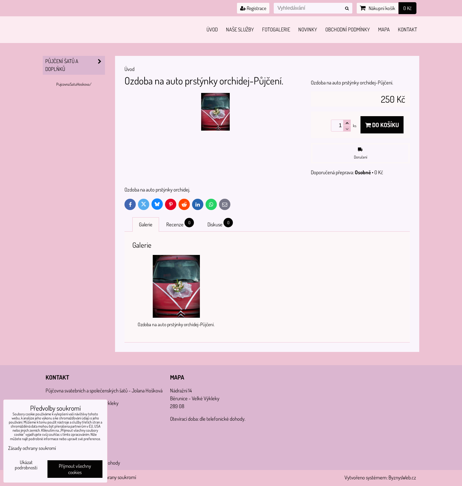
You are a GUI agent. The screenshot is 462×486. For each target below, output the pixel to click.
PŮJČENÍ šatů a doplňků (61, 65)
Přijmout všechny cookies (75, 469)
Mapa (384, 29)
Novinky (307, 29)
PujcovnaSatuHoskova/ (73, 84)
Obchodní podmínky (347, 29)
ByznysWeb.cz (402, 477)
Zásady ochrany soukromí (111, 477)
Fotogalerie (276, 29)
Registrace (256, 8)
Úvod (212, 29)
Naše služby (240, 29)
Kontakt (407, 29)
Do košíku (385, 125)
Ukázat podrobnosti (26, 465)
